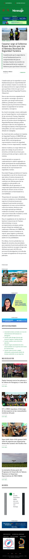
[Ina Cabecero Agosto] (14, 18)
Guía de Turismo (14, 536)
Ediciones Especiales (21, 3)
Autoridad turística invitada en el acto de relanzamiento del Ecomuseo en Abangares (15, 333)
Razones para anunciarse (18, 534)
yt (15, 553)
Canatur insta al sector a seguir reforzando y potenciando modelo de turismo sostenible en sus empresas (14, 352)
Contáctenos (23, 536)
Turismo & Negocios (6, 40)
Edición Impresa (8, 3)
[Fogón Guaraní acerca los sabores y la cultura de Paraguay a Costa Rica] (14, 371)
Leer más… (5, 386)
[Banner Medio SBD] (14, 320)
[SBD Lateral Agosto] (14, 302)
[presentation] (5, 504)
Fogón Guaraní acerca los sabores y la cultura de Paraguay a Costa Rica (14, 381)
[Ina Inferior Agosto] (14, 525)
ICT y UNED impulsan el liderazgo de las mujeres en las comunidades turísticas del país (14, 411)
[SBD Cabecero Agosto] (14, 22)
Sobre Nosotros (6, 534)
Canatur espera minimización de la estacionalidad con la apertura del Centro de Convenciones (15, 346)
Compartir (22, 72)
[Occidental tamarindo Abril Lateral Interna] (14, 278)
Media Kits (6, 536)
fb (11, 553)
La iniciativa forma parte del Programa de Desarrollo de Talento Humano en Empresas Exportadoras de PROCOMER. (14, 473)
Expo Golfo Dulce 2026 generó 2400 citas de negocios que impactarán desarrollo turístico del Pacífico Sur (14, 441)
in (19, 553)
